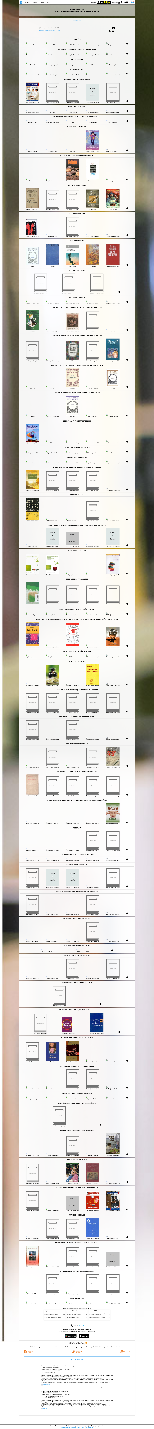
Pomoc (42, 2)
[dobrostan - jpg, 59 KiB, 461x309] (45, 1384)
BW (102, 2)
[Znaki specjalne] (113, 31)
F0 (119, 2)
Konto (48, 2)
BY (109, 2)
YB (105, 2)
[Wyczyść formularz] (109, 31)
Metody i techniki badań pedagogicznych (52, 1313)
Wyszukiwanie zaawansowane (47, 30)
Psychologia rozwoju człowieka (50, 1318)
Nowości (27, 2)
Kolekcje (58, 30)
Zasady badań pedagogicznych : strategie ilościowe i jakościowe (57, 1317)
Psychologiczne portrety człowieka (51, 1314)
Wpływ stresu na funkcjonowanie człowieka (54, 1391)
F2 (126, 2)
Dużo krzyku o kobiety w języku (95, 1314)
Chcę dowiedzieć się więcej (68, 1427)
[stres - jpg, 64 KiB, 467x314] (44, 1408)
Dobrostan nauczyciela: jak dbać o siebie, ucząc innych (58, 1366)
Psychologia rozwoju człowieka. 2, (96, 1318)
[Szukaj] (113, 28)
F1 (122, 2)
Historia (35, 2)
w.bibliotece (68, 1347)
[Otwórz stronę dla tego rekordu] (33, 43)
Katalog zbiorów (77, 20)
